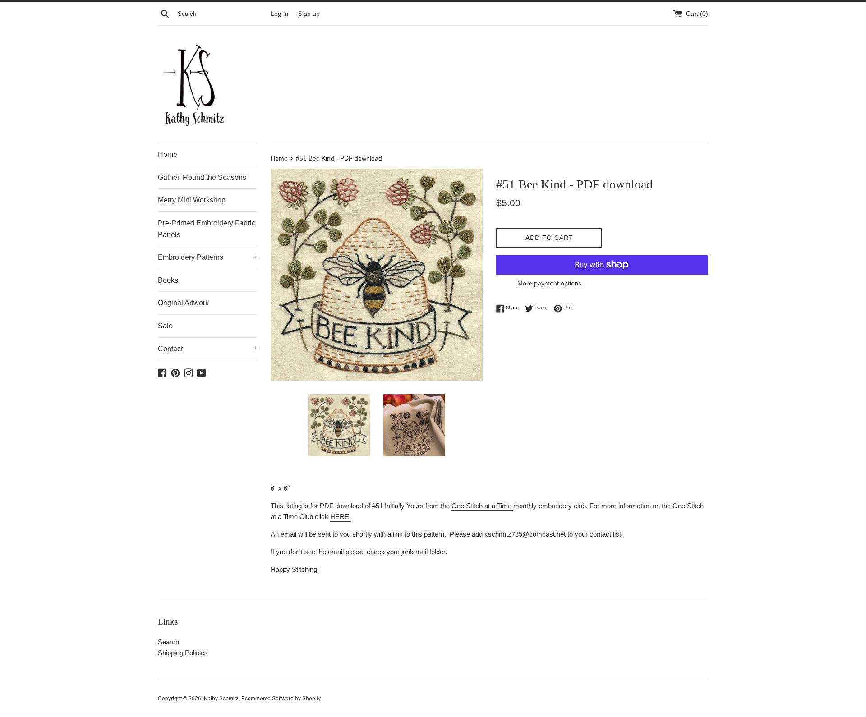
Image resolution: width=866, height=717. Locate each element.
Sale (165, 326)
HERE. (340, 516)
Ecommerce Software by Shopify (281, 698)
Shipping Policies (183, 653)
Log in (279, 13)
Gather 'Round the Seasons (202, 177)
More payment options (549, 283)
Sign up (309, 13)
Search (168, 642)
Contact (207, 349)
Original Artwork (183, 303)
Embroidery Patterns (207, 257)
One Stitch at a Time (481, 506)
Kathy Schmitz (221, 698)
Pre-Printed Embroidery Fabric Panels (206, 229)
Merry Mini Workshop (192, 200)
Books (168, 280)
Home (167, 154)
